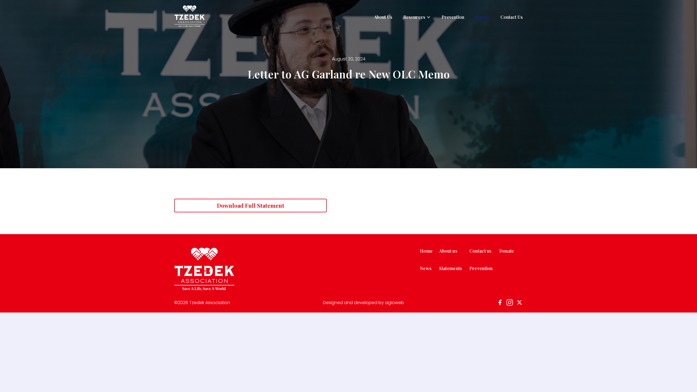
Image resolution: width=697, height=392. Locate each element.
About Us (383, 17)
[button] (417, 17)
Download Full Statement (250, 205)
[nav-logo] (189, 17)
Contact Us (511, 17)
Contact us (480, 251)
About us (448, 251)
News (426, 268)
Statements (450, 268)
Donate (482, 17)
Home (426, 251)
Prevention (453, 17)
